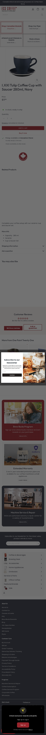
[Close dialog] (43, 354)
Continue (12, 375)
